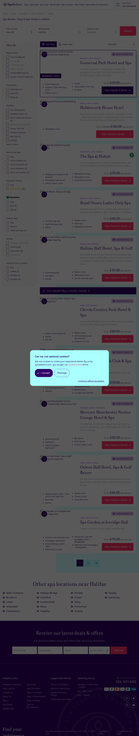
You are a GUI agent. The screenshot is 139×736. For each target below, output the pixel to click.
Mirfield (78, 592)
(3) (18, 164)
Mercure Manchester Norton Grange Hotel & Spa (105, 415)
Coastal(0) (15, 255)
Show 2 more (11, 144)
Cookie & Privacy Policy (59, 694)
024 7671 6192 (126, 682)
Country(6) (15, 247)
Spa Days (31, 684)
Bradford (11, 597)
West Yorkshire (37, 13)
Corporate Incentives (61, 699)
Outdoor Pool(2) (18, 132)
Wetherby (114, 597)
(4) (14, 210)
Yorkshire (23, 13)
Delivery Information (60, 688)
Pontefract (80, 606)
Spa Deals (7, 704)
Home (5, 13)
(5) (18, 160)
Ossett (78, 597)
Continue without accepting (91, 381)
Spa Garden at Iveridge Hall (104, 522)
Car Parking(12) (17, 110)
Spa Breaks (8, 708)
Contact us (8, 692)
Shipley (112, 592)
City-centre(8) (16, 251)
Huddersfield (47, 601)
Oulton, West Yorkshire (89, 463)
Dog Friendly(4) (17, 57)
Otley (77, 601)
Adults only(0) (16, 69)
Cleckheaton (13, 611)
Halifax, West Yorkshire (89, 103)
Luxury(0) (14, 61)
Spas (13, 13)
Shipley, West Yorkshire (89, 244)
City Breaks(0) (17, 65)
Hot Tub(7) (15, 136)
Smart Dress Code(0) (20, 124)
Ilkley (43, 606)
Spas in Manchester (36, 696)
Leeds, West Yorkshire (89, 518)
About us (7, 696)
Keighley (45, 611)
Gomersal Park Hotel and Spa (106, 63)
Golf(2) (13, 140)
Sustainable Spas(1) (19, 73)
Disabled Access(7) (19, 114)
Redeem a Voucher (12, 684)
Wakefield (12, 606)
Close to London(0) (19, 243)
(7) (13, 226)
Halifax (51, 13)
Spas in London (34, 692)
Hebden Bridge (48, 592)
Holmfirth (45, 597)
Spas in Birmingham (32, 705)
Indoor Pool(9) (17, 128)
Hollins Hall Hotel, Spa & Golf (106, 248)
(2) (20, 172)
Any (12, 156)
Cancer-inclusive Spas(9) (21, 77)
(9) (15, 205)
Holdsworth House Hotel (102, 107)
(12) (16, 89)
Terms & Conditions (60, 684)
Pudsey (78, 611)
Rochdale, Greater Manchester (92, 408)
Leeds (9, 601)
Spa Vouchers (33, 688)
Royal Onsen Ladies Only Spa (105, 203)
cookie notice (75, 364)
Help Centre (8, 688)
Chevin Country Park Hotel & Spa (105, 312)
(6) (14, 97)
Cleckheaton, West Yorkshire (91, 152)
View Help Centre (129, 6)
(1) (14, 271)
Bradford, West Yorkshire (90, 58)
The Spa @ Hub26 (95, 156)
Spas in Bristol (33, 700)
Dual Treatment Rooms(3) (20, 119)
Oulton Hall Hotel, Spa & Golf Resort (106, 470)
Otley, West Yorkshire (88, 305)
